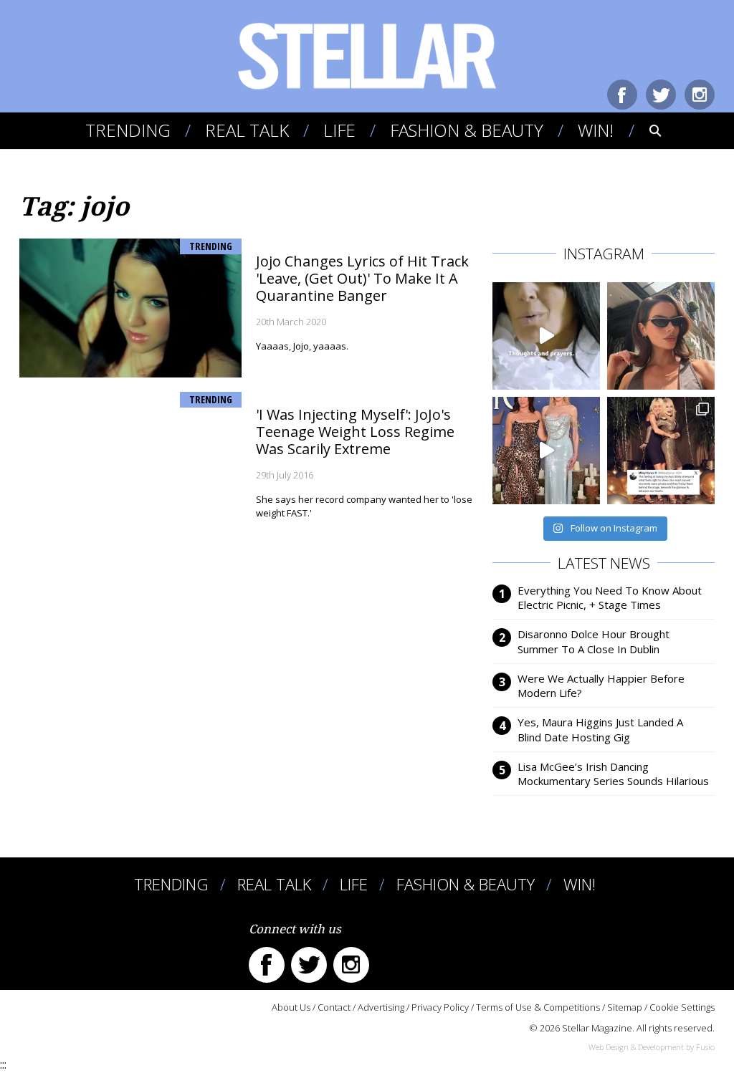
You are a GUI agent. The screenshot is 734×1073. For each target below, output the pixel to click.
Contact (334, 1007)
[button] (645, 130)
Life (339, 130)
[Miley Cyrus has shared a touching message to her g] (661, 450)
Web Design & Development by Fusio (651, 1046)
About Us (291, 1007)
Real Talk (247, 130)
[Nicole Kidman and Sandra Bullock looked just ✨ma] (546, 450)
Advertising (381, 1007)
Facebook (622, 95)
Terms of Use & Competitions (538, 1007)
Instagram (700, 95)
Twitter (661, 95)
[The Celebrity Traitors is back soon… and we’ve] (546, 336)
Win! (596, 130)
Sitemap (624, 1007)
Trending (128, 130)
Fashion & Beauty (466, 130)
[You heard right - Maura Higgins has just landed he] (661, 336)
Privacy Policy (440, 1007)
